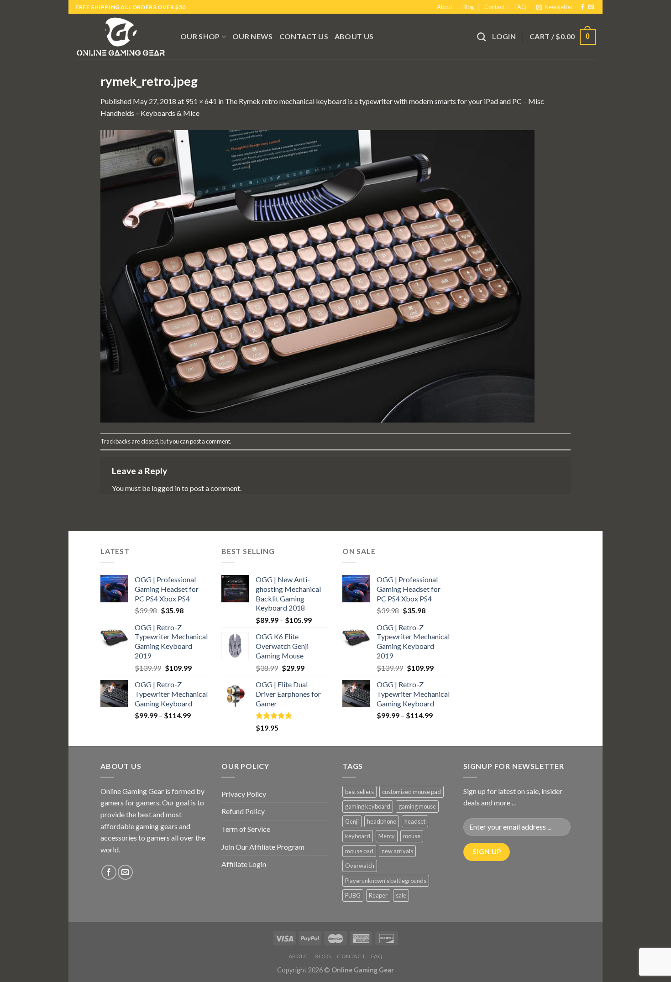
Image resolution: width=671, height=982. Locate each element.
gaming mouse (417, 806)
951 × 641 (201, 101)
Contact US (303, 36)
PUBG (353, 895)
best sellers (359, 791)
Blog (468, 6)
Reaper (378, 895)
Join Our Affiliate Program (262, 846)
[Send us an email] (591, 7)
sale (401, 895)
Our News (252, 36)
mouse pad (359, 851)
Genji (352, 821)
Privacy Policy (243, 793)
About (444, 6)
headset (414, 821)
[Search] (481, 37)
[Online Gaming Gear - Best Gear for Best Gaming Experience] (121, 36)
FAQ (520, 6)
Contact (494, 6)
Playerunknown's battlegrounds (385, 880)
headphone (381, 821)
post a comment (210, 441)
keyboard (357, 836)
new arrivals (397, 851)
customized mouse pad (411, 791)
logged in (166, 488)
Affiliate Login (243, 864)
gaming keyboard (367, 806)
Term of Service (245, 829)
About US (354, 36)
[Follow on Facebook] (582, 7)
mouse (411, 836)
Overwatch (359, 865)
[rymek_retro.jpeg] (317, 275)
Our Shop (200, 36)
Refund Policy (243, 811)
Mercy (386, 836)
